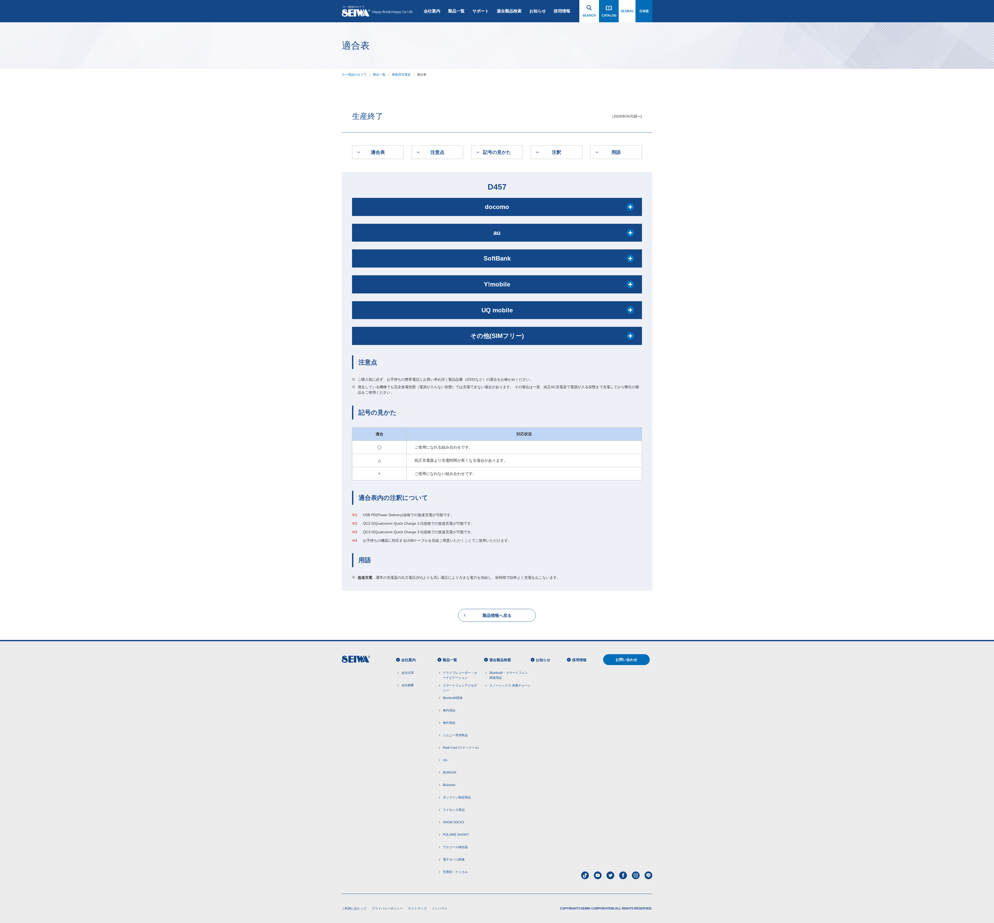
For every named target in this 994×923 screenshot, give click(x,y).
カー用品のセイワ (354, 74)
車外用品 (449, 723)
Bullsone (449, 785)
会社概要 (407, 685)
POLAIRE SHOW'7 (456, 835)
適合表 (378, 152)
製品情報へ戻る (497, 615)
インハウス (439, 908)
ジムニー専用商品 (455, 735)
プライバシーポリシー (387, 908)
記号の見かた (497, 152)
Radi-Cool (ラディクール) (461, 747)
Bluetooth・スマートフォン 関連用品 (508, 675)
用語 (616, 152)
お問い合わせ (626, 660)
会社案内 (432, 11)
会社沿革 (407, 673)
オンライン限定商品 (457, 797)
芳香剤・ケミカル (455, 872)
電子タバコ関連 (454, 859)
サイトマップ (417, 908)
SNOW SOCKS (453, 822)
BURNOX (449, 772)
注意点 (437, 152)
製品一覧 (456, 11)
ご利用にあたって (354, 908)
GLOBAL (627, 11)
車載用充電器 (401, 74)
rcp (445, 760)
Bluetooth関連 (453, 698)
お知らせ (537, 11)
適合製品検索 (509, 11)
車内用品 (449, 710)
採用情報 (562, 11)
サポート (480, 11)
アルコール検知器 (455, 847)
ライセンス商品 (454, 810)
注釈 (556, 152)
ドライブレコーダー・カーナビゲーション (460, 675)
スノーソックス (510, 685)
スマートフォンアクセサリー (460, 688)
